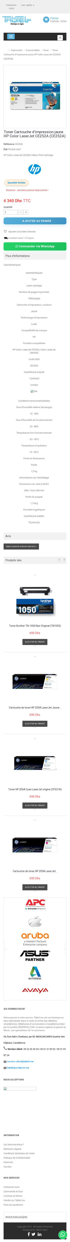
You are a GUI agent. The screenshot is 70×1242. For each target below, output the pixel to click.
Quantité (8, 207)
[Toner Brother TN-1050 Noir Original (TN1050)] (35, 599)
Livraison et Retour (13, 1196)
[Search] (60, 37)
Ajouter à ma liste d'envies (22, 231)
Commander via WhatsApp (36, 246)
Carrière (7, 1167)
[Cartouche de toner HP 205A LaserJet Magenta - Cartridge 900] (35, 845)
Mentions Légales (12, 1149)
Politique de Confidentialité (17, 1158)
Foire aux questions (13, 1205)
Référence (9, 144)
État (6, 149)
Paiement (8, 1162)
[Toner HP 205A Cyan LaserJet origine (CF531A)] (35, 763)
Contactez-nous (12, 1187)
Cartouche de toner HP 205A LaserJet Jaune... (35, 707)
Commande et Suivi (13, 1191)
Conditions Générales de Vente (19, 1153)
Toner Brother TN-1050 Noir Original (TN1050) (35, 626)
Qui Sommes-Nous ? (14, 1144)
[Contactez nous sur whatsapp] (62, 1234)
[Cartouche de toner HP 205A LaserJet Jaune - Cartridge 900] (35, 681)
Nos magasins (17, 1217)
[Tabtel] (21, 20)
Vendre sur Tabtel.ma (14, 1200)
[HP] (35, 169)
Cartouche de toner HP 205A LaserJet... (35, 871)
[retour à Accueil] (5, 49)
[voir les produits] (35, 906)
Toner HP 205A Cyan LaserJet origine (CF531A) (35, 789)
